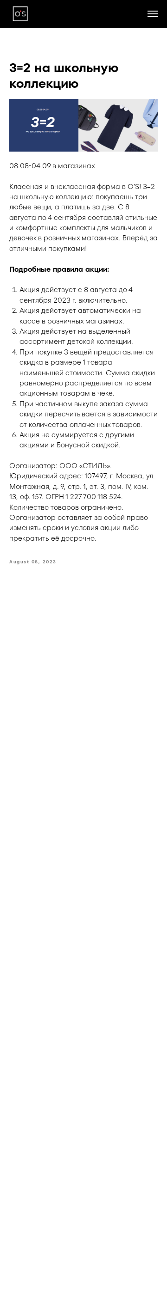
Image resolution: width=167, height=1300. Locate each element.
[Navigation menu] (153, 14)
